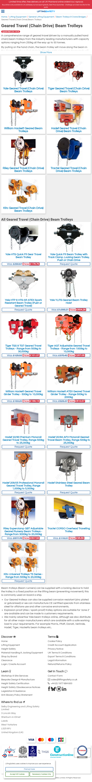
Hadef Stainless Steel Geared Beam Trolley (69, 484)
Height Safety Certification (15, 683)
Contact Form (55, 676)
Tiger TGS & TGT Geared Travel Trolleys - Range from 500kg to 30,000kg (23, 348)
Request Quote (69, 264)
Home (4, 17)
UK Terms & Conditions (60, 653)
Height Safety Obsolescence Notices (20, 687)
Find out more (29, 769)
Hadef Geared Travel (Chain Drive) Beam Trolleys (68, 130)
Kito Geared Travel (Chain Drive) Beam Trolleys (23, 209)
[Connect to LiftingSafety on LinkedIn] (64, 689)
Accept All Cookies (17, 774)
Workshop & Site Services (14, 676)
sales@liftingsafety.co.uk (63, 679)
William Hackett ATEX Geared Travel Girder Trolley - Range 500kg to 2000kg (68, 394)
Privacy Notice (55, 649)
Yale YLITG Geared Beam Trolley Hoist (69, 301)
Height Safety (8, 649)
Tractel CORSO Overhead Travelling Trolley (69, 530)
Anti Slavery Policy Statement (16, 695)
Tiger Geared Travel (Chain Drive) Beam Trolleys (68, 90)
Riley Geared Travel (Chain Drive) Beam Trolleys (23, 169)
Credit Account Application (62, 645)
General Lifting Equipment (41, 17)
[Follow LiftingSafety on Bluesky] (53, 689)
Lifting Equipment (17, 17)
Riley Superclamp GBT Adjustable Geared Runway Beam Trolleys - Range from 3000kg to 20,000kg (23, 531)
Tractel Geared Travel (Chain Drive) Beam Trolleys (69, 169)
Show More (46, 52)
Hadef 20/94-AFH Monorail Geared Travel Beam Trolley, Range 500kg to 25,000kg (68, 440)
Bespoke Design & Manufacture (18, 679)
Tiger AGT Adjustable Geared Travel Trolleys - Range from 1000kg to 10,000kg (69, 348)
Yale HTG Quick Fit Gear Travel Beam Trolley (23, 256)
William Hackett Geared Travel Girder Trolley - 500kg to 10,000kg (23, 393)
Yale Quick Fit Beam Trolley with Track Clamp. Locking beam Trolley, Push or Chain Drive (68, 257)
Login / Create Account (13, 664)
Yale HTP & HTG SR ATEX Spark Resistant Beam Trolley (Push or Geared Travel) (23, 303)
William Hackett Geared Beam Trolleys (23, 130)
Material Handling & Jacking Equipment (22, 653)
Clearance (6, 660)
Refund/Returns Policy (60, 664)
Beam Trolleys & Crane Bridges (71, 17)
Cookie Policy (55, 641)
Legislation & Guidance (13, 691)
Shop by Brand (9, 656)
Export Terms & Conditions (62, 656)
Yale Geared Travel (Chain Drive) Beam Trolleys (23, 90)
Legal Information (57, 660)
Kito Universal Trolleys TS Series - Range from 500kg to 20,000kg (23, 575)
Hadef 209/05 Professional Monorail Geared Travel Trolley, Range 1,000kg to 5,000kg (23, 485)
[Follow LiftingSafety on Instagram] (59, 689)
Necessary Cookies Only (41, 774)
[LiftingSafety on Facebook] (49, 689)
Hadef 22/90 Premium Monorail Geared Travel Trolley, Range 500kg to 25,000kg (23, 440)
